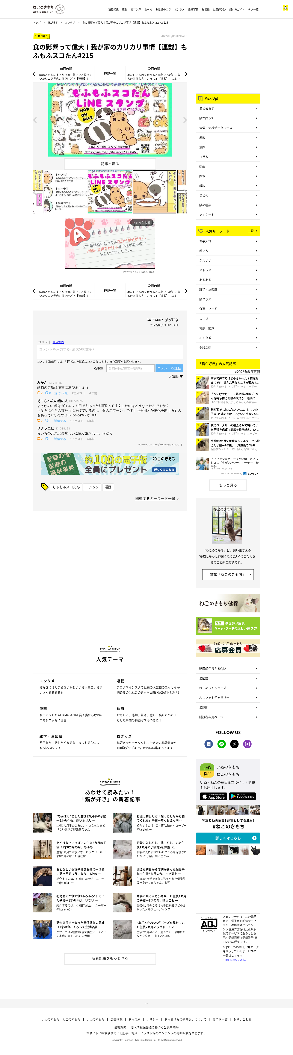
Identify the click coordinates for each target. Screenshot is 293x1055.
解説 (202, 185)
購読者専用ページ (211, 717)
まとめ (203, 195)
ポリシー (152, 1019)
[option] (110, 120)
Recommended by (232, 473)
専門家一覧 (220, 1019)
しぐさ (203, 318)
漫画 (108, 486)
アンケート (206, 214)
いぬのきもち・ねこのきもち (60, 1019)
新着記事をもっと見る (110, 958)
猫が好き (53, 22)
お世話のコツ (163, 9)
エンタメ (179, 9)
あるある (205, 279)
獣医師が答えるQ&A (212, 668)
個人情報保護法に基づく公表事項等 (155, 1027)
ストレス (205, 270)
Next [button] (185, 119)
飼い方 (203, 250)
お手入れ (205, 241)
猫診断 (203, 707)
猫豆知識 (113, 9)
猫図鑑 (206, 9)
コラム (203, 156)
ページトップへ (146, 1003)
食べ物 (148, 9)
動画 (202, 166)
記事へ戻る (110, 163)
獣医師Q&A (219, 9)
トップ (37, 22)
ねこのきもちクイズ (212, 688)
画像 (202, 176)
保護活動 (205, 347)
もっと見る (228, 484)
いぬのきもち (95, 1019)
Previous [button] (35, 119)
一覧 (251, 230)
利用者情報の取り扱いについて (186, 1019)
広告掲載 (116, 1019)
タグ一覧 (253, 9)
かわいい (205, 260)
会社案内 (120, 1027)
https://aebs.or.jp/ (234, 959)
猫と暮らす (206, 108)
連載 (124, 9)
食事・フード (208, 308)
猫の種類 (205, 205)
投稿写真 (193, 9)
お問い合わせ (243, 1019)
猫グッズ (205, 299)
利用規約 (134, 1019)
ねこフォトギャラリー (214, 697)
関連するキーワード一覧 (155, 498)
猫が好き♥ (206, 118)
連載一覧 (110, 73)
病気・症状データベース (215, 127)
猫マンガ (136, 9)
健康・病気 (206, 328)
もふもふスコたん (66, 486)
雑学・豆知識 (208, 289)
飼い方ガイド (237, 9)
